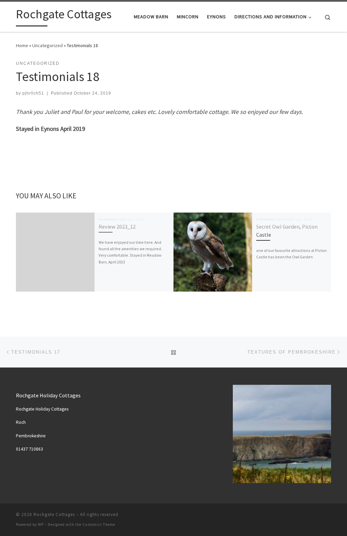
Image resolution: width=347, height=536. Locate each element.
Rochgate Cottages (54, 514)
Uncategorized (47, 45)
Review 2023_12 (117, 226)
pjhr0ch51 (33, 93)
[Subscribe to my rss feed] (329, 517)
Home (22, 45)
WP (41, 524)
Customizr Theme (98, 524)
